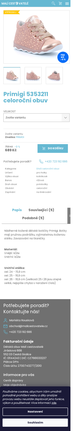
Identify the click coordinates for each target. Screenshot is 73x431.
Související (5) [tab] (41, 210)
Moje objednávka (14, 385)
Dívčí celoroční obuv (47, 168)
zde (54, 403)
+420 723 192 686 (56, 161)
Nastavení (35, 412)
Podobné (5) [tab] (33, 218)
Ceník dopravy (13, 380)
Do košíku (55, 148)
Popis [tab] (17, 210)
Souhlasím (35, 423)
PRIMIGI (20, 137)
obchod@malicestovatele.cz (28, 326)
